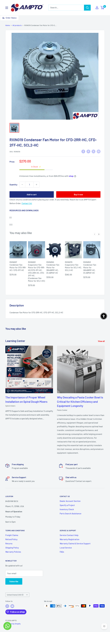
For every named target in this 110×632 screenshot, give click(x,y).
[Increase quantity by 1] (36, 184)
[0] (102, 7)
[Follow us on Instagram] (7, 606)
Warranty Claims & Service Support (75, 543)
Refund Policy (11, 539)
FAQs (62, 552)
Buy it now (78, 194)
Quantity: (14, 184)
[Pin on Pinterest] (88, 151)
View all (101, 341)
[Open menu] (6, 8)
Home (7, 25)
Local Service (66, 547)
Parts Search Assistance (70, 513)
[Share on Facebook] (83, 151)
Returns (8, 543)
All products (17, 25)
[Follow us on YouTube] (12, 606)
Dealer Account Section (70, 501)
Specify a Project (67, 505)
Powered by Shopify (13, 624)
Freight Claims (11, 535)
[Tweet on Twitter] (93, 151)
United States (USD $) (15, 595)
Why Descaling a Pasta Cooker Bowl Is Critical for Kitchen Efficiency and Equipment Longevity (80, 401)
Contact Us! (27, 203)
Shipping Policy (12, 547)
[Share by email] (98, 151)
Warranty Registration (69, 539)
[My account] (97, 7)
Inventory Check (67, 509)
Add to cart (32, 194)
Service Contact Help (69, 535)
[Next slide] (98, 234)
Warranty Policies (13, 552)
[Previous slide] (94, 234)
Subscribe (13, 581)
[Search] (87, 8)
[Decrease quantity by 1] (22, 184)
